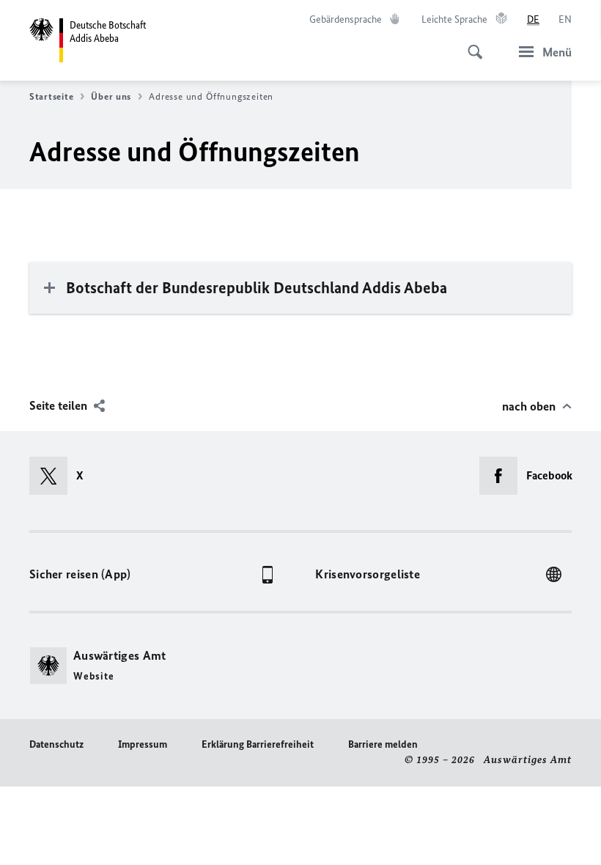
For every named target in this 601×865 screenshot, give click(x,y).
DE (533, 19)
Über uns (111, 96)
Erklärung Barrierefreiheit (258, 744)
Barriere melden (383, 744)
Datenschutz (56, 744)
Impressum (142, 744)
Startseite (51, 96)
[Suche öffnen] (470, 44)
